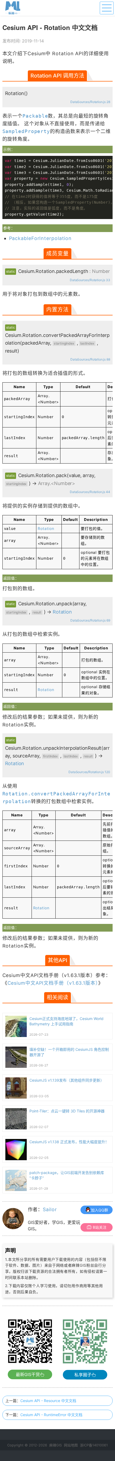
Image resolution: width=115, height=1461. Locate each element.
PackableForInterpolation (40, 238)
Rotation (46, 528)
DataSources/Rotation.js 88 (90, 359)
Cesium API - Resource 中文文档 (48, 1400)
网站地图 (71, 1445)
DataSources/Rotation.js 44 (90, 492)
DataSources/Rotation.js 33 (90, 280)
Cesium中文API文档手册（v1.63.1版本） (52, 983)
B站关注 (99, 1227)
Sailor (50, 1209)
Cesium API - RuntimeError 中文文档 (51, 1414)
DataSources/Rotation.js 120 (89, 772)
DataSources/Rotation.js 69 (90, 620)
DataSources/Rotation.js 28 (90, 102)
